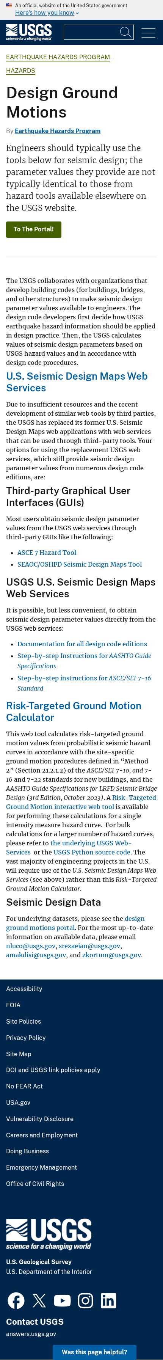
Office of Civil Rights (35, 1184)
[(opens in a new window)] (16, 1300)
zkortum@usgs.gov (111, 955)
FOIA (13, 1005)
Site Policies (23, 1021)
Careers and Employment (42, 1135)
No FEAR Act (24, 1086)
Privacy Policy (26, 1038)
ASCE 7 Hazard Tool (46, 552)
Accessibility (24, 989)
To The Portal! (34, 229)
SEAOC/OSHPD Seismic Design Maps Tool (79, 564)
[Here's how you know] (81, 10)
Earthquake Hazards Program (58, 57)
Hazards (20, 70)
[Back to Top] (135, 1332)
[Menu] (148, 33)
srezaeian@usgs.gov (89, 946)
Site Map (18, 1054)
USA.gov (18, 1102)
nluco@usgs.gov (30, 946)
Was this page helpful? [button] (94, 1352)
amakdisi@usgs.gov (36, 955)
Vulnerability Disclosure (40, 1119)
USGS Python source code (91, 852)
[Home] (29, 38)
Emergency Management (41, 1167)
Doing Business (27, 1151)
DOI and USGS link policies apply (53, 1070)
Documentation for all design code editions (82, 644)
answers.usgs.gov (31, 1334)
